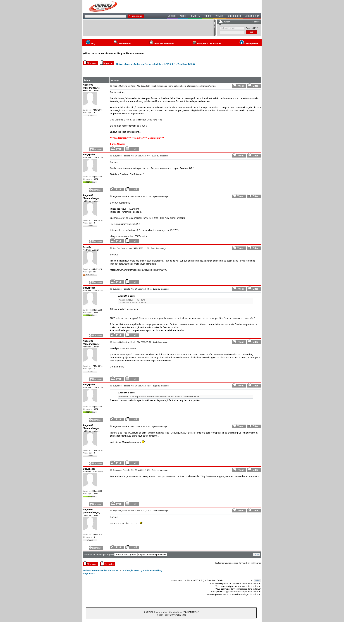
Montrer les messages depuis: (99, 554)
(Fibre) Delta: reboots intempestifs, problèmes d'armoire (113, 53)
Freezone (219, 16)
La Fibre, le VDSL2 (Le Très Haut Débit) (174, 64)
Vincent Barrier (191, 611)
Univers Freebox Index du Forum (133, 64)
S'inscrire (255, 22)
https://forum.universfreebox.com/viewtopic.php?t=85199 (138, 269)
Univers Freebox (178, 614)
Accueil (172, 16)
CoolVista (148, 611)
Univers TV (195, 16)
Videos (183, 16)
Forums (207, 16)
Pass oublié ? (252, 28)
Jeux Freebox (234, 16)
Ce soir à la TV (252, 16)
